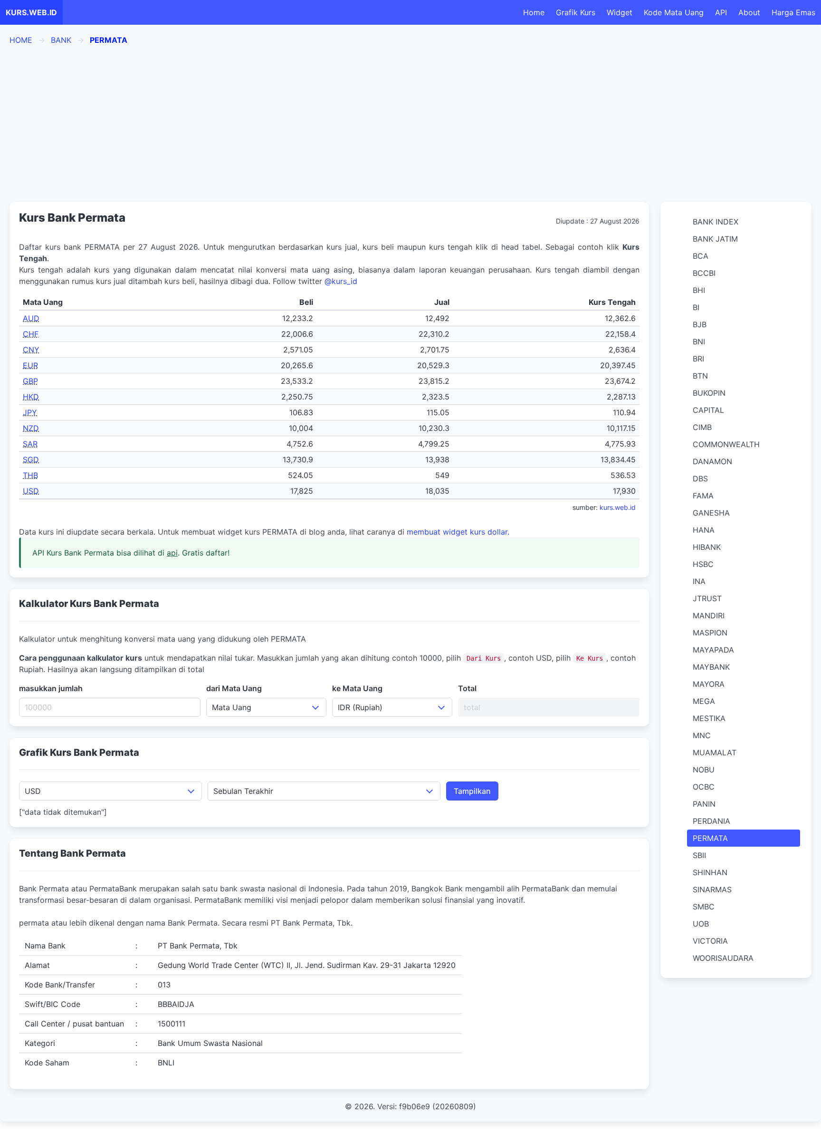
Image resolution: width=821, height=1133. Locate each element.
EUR (30, 365)
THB (30, 475)
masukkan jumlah (51, 688)
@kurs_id (341, 281)
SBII (699, 855)
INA (699, 581)
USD (31, 491)
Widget (619, 12)
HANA (704, 530)
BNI (699, 341)
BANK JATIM (715, 239)
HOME (21, 40)
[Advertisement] (410, 123)
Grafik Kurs (575, 12)
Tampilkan (472, 791)
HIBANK (707, 547)
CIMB (702, 427)
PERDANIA (711, 821)
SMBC (704, 906)
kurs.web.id (618, 507)
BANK (61, 40)
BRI (698, 358)
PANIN (704, 804)
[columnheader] (100, 302)
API (721, 12)
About (749, 12)
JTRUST (707, 598)
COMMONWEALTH (726, 444)
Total (467, 688)
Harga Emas (793, 12)
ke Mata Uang (357, 688)
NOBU (704, 769)
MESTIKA (709, 718)
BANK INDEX (715, 221)
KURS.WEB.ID (31, 12)
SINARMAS (712, 889)
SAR (30, 444)
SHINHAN (710, 872)
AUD (31, 318)
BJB (699, 324)
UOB (701, 923)
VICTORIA (710, 941)
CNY (31, 349)
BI (696, 307)
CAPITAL (708, 410)
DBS (700, 478)
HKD (31, 396)
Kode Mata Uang (674, 12)
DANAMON (712, 461)
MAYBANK (711, 667)
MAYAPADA (713, 649)
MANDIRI (709, 615)
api (172, 552)
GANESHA (711, 513)
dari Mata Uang (234, 688)
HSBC (703, 564)
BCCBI (704, 273)
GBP (30, 381)
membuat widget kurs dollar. (458, 532)
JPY (30, 412)
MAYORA (709, 684)
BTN (700, 376)
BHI (699, 290)
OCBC (704, 786)
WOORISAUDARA (723, 958)
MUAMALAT (714, 752)
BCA (700, 256)
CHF (30, 334)
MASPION (710, 632)
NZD (31, 428)
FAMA (703, 495)
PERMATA (710, 838)
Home (533, 12)
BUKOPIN (709, 393)
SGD (31, 459)
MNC (702, 735)
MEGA (704, 701)
